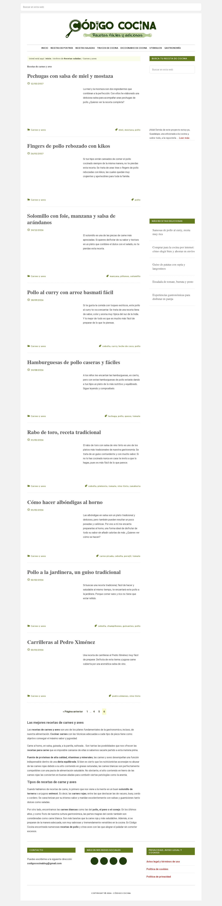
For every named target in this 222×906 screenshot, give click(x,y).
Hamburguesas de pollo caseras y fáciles (73, 362)
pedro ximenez (120, 696)
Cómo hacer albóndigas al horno (65, 502)
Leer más (184, 138)
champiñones (114, 626)
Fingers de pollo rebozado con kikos (68, 146)
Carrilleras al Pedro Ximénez (61, 642)
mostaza (129, 130)
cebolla (106, 346)
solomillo (135, 276)
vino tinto (123, 486)
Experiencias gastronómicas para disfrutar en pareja (171, 297)
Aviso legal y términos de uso (163, 861)
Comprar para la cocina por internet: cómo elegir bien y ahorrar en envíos (174, 249)
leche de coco (126, 346)
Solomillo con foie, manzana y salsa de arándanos (71, 219)
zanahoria (135, 486)
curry (114, 346)
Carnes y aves (38, 130)
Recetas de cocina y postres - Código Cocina (111, 28)
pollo (137, 130)
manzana (114, 276)
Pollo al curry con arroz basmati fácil (70, 292)
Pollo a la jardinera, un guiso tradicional (74, 572)
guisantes (128, 626)
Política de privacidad (158, 876)
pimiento (102, 486)
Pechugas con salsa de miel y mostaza (70, 76)
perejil (127, 556)
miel (121, 130)
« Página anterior (73, 711)
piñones (124, 276)
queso (128, 416)
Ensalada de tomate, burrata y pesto (173, 281)
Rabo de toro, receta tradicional (64, 432)
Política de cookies (157, 869)
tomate (136, 416)
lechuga (112, 416)
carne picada (107, 556)
